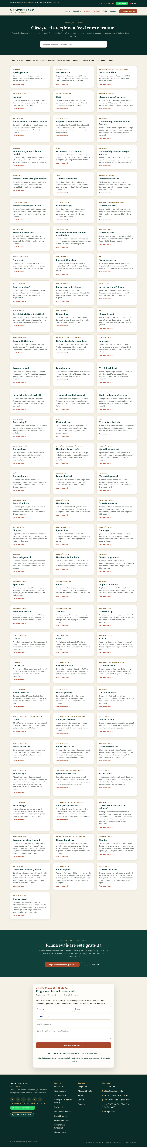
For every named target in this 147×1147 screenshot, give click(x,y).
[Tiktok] (29, 1099)
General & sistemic (107, 69)
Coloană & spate (19, 94)
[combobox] (41, 1016)
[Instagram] (18, 1099)
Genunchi (16, 69)
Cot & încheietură (20, 202)
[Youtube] (23, 1099)
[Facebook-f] (12, 1099)
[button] (77, 11)
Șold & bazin (18, 118)
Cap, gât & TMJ (105, 202)
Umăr (58, 148)
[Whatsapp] (34, 1099)
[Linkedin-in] (40, 1099)
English (134, 3)
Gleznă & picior (62, 69)
